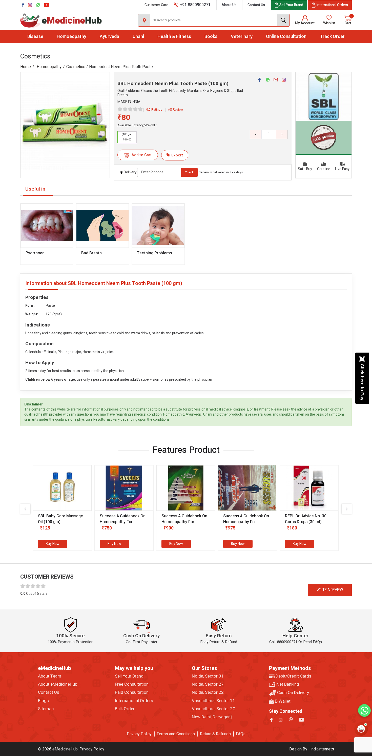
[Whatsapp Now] (364, 710)
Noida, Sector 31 (208, 676)
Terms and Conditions (176, 734)
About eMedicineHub (57, 684)
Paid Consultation (132, 692)
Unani (138, 36)
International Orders (134, 701)
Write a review (330, 589)
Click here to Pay (362, 382)
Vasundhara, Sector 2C (213, 709)
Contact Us (256, 5)
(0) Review (175, 109)
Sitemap (46, 709)
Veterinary (242, 36)
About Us (229, 5)
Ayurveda (109, 36)
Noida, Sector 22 (208, 692)
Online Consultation (286, 36)
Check (189, 172)
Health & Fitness (174, 36)
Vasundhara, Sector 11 (213, 701)
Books (210, 36)
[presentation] (25, 509)
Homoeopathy (71, 36)
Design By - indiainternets (311, 749)
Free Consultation (132, 684)
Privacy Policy (139, 734)
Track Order (332, 36)
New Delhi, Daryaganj (212, 717)
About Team (49, 676)
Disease (35, 36)
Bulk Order (125, 709)
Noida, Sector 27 (208, 684)
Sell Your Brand (129, 676)
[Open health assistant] (361, 729)
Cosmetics (75, 67)
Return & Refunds (215, 734)
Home (25, 67)
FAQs (240, 734)
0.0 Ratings (154, 109)
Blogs (43, 701)
